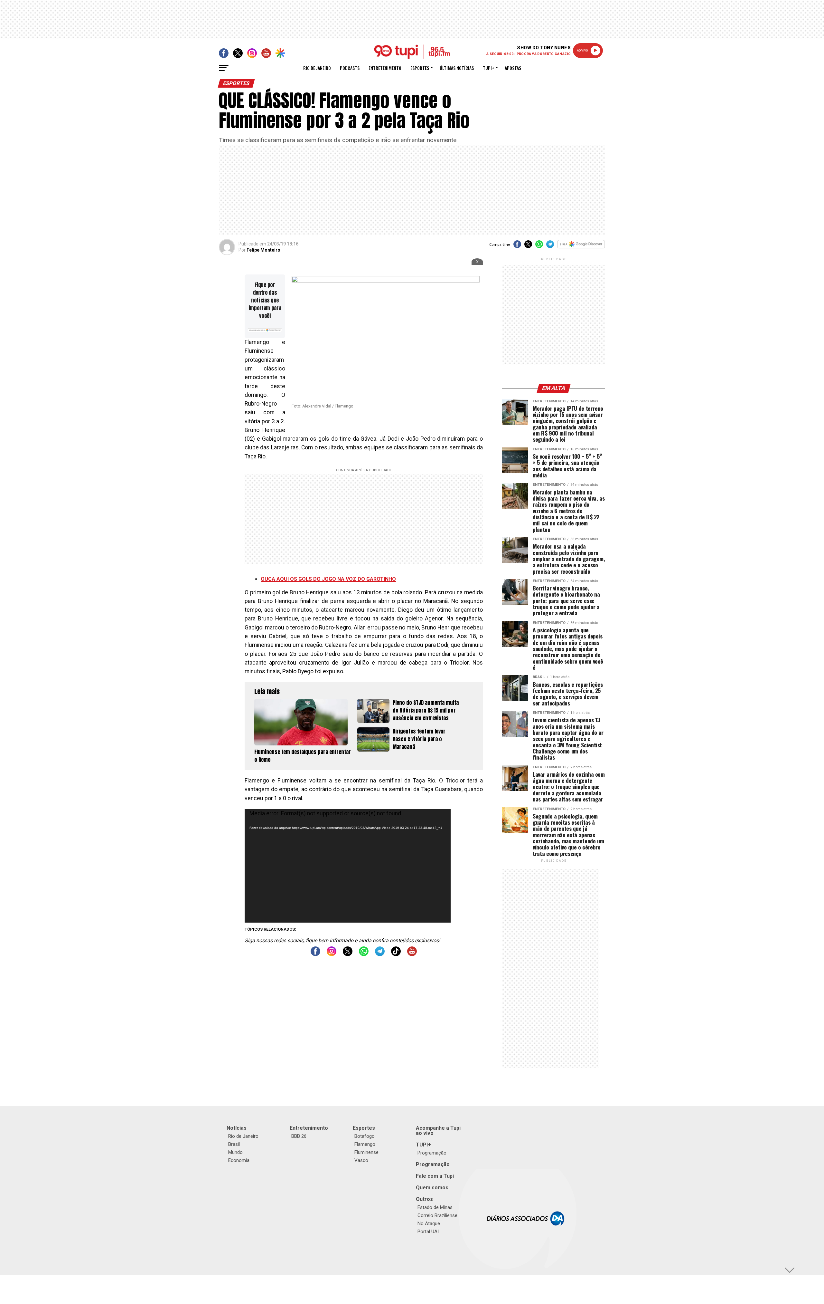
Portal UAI (428, 1231)
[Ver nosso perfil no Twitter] (347, 954)
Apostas (513, 67)
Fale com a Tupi (435, 1176)
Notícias (237, 1128)
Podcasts (350, 67)
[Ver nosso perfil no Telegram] (380, 954)
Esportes (419, 67)
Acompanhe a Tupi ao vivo (438, 1130)
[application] (348, 866)
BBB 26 (298, 1136)
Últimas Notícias (457, 67)
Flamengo (364, 1144)
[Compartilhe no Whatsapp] (539, 246)
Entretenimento (385, 67)
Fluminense (366, 1152)
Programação (431, 1153)
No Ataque (428, 1223)
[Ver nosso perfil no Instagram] (331, 954)
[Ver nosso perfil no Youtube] (412, 954)
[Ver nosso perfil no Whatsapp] (364, 954)
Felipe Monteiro (263, 250)
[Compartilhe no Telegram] (550, 246)
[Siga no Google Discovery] (581, 248)
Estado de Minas (435, 1207)
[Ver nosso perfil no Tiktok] (396, 954)
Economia (238, 1160)
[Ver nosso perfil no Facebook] (315, 954)
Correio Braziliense (437, 1215)
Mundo (235, 1152)
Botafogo (364, 1136)
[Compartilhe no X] (528, 246)
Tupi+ (488, 67)
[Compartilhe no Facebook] (517, 246)
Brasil (234, 1144)
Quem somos (432, 1187)
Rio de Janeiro (317, 67)
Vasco (361, 1160)
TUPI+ (423, 1145)
